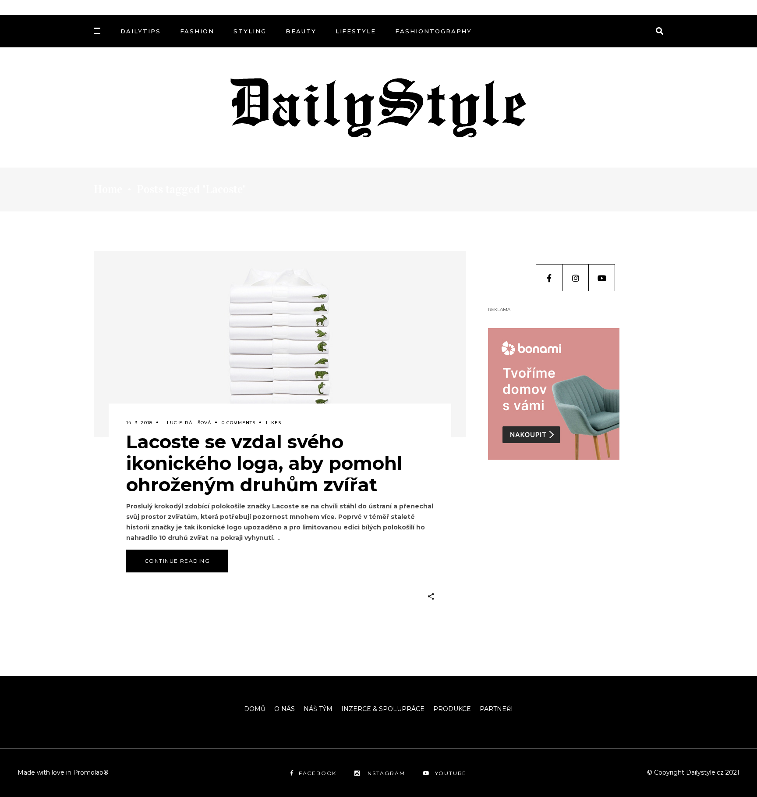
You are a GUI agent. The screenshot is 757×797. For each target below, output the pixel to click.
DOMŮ (254, 709)
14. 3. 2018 (139, 422)
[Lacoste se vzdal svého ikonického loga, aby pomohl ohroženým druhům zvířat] (280, 344)
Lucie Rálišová (189, 422)
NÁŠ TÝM (318, 709)
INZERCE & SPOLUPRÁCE (382, 709)
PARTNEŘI (496, 709)
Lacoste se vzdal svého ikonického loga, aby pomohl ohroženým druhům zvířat (264, 463)
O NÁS (284, 709)
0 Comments (238, 422)
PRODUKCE (452, 709)
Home (108, 189)
